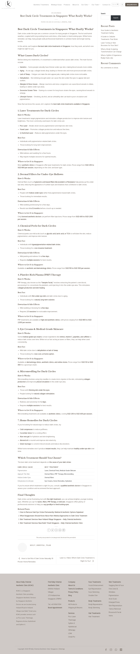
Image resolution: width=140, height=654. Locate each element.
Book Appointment (55, 608)
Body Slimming (94, 608)
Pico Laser (72, 616)
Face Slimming (93, 592)
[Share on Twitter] (52, 530)
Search (103, 13)
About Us (75, 5)
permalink (72, 537)
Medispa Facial (56, 5)
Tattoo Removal (115, 609)
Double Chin (93, 595)
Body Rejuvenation (95, 604)
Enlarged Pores (114, 602)
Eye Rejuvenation (94, 589)
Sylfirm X (71, 623)
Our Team (95, 5)
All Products (72, 604)
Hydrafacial (72, 627)
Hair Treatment (94, 616)
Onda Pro (71, 637)
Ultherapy (71, 630)
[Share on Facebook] (49, 530)
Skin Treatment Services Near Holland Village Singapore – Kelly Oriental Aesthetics (50, 519)
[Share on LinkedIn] (63, 530)
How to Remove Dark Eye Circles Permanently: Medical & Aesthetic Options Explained (51, 512)
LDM (70, 633)
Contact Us (106, 5)
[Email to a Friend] (56, 530)
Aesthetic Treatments (41, 5)
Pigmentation (114, 595)
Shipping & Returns (75, 608)
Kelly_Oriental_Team (64, 22)
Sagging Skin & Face (116, 585)
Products (67, 5)
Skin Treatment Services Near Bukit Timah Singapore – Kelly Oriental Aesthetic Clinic (51, 523)
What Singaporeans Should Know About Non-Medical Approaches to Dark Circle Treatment (53, 516)
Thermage (72, 620)
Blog (70, 595)
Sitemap (62, 649)
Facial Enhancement (95, 585)
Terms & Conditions (75, 589)
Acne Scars (113, 599)
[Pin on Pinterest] (60, 530)
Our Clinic (84, 5)
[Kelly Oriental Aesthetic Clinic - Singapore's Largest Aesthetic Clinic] (12, 4)
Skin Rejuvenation (115, 606)
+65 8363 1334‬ (56, 604)
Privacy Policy (73, 592)
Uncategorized (56, 13)
